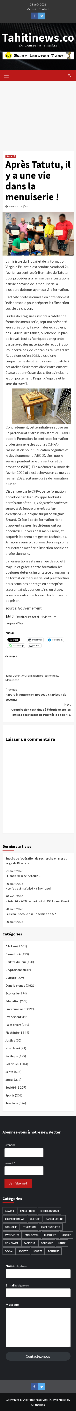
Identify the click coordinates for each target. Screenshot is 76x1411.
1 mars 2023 (15, 206)
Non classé (12, 1048)
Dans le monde (15, 985)
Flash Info (12, 1032)
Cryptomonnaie (16, 970)
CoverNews (58, 1399)
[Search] (69, 75)
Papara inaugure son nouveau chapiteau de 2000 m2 (35, 694)
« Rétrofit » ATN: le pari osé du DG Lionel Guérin (38, 901)
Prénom (9, 1145)
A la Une (11, 946)
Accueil (31, 9)
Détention (19, 675)
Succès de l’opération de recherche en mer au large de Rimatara (36, 861)
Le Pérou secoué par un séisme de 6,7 (30, 914)
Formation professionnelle (42, 675)
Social (9, 1079)
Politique (11, 1064)
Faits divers (13, 1024)
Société (11, 156)
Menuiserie (12, 679)
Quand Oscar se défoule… (23, 876)
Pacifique (11, 1056)
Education (12, 1001)
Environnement (16, 1009)
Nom (16, 1266)
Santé (9, 1071)
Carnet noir (13, 954)
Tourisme (11, 1103)
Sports (9, 1095)
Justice (10, 1040)
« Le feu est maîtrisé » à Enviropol (28, 888)
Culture (10, 977)
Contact (44, 9)
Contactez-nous (38, 1356)
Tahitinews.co (38, 37)
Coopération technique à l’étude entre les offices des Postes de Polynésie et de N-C (41, 709)
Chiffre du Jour (15, 962)
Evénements (14, 1017)
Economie (12, 993)
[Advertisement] (38, 113)
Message (12, 1304)
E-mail (9, 1163)
